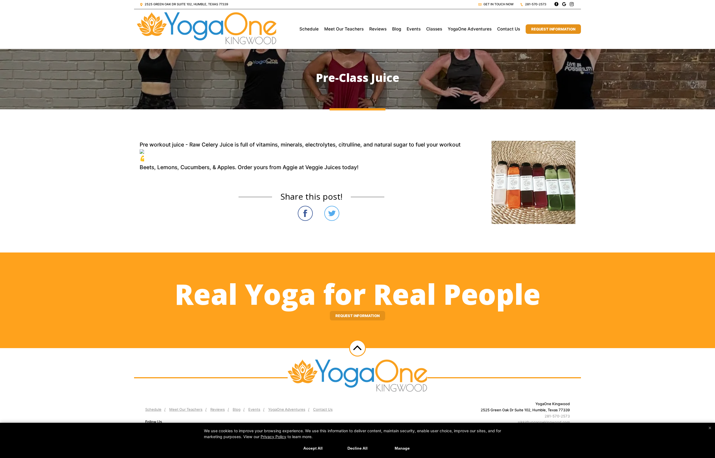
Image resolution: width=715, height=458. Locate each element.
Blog (396, 29)
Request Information (553, 29)
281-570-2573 (535, 4)
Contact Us (508, 29)
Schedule (309, 29)
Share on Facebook (305, 213)
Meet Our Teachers (344, 29)
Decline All (357, 448)
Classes (434, 29)
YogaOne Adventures (470, 29)
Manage (402, 448)
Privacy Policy (273, 436)
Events (414, 29)
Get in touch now (498, 4)
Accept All (313, 448)
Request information (357, 315)
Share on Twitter (332, 213)
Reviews (378, 29)
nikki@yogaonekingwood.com (544, 422)
